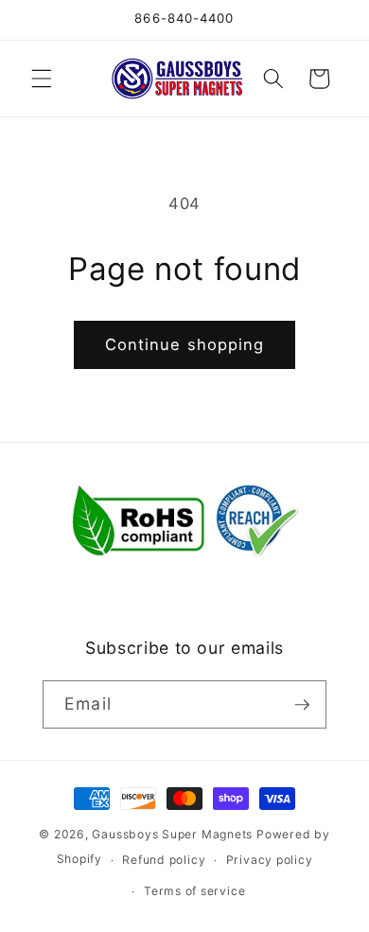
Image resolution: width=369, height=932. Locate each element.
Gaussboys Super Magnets (172, 834)
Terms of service (194, 891)
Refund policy (163, 860)
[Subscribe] (302, 705)
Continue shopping (185, 344)
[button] (41, 78)
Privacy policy (269, 860)
